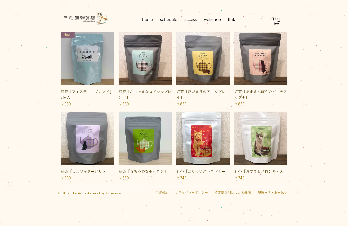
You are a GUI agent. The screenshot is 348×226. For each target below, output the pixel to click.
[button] (276, 21)
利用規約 (162, 192)
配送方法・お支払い (272, 192)
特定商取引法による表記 (232, 192)
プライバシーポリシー (191, 192)
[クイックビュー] (145, 58)
